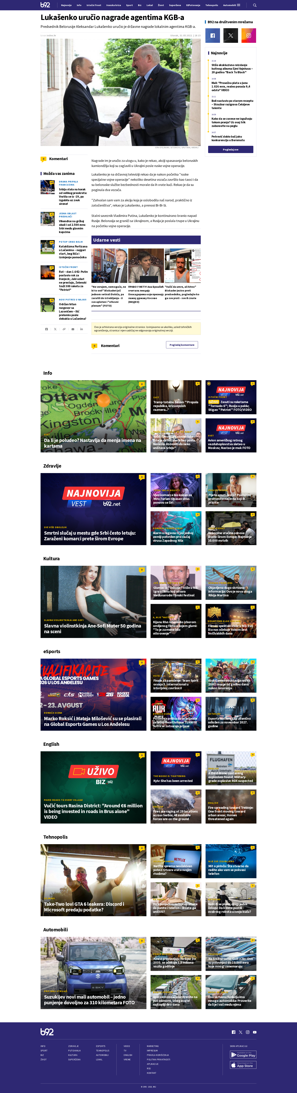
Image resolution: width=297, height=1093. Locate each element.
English (213, 768)
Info (43, 1046)
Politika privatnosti (158, 1059)
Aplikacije (152, 1064)
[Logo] (45, 5)
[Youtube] (254, 1032)
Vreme (127, 1059)
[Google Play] (243, 1055)
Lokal (99, 1059)
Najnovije (66, 5)
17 (52, 214)
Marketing (153, 1046)
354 (51, 242)
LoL (210, 675)
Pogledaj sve (230, 149)
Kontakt (151, 1073)
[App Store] (243, 1065)
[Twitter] (230, 35)
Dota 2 (157, 675)
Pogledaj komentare (182, 345)
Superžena (74, 1059)
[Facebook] (212, 35)
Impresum (152, 1050)
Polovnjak (215, 954)
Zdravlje (73, 1046)
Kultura (72, 1055)
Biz (42, 1055)
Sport (44, 1050)
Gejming (49, 898)
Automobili (102, 1055)
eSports (100, 1046)
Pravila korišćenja (158, 1055)
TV (125, 1050)
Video (127, 1046)
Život (44, 1059)
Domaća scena (53, 712)
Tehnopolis (102, 1050)
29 (52, 300)
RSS (149, 1068)
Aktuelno (214, 713)
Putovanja (74, 1050)
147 (51, 182)
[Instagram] (248, 35)
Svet (47, 434)
